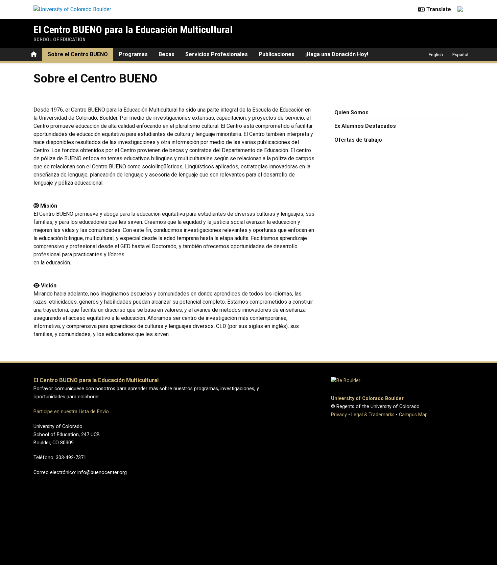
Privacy (339, 415)
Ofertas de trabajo (358, 140)
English (436, 54)
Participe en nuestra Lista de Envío (71, 412)
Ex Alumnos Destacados (365, 126)
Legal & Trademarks (373, 415)
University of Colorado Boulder (367, 398)
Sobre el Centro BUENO (78, 54)
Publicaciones (276, 54)
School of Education (59, 40)
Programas (133, 54)
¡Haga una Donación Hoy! (336, 54)
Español (460, 54)
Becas (166, 54)
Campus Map (413, 415)
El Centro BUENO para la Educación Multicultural (133, 30)
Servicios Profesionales (216, 54)
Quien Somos (351, 112)
